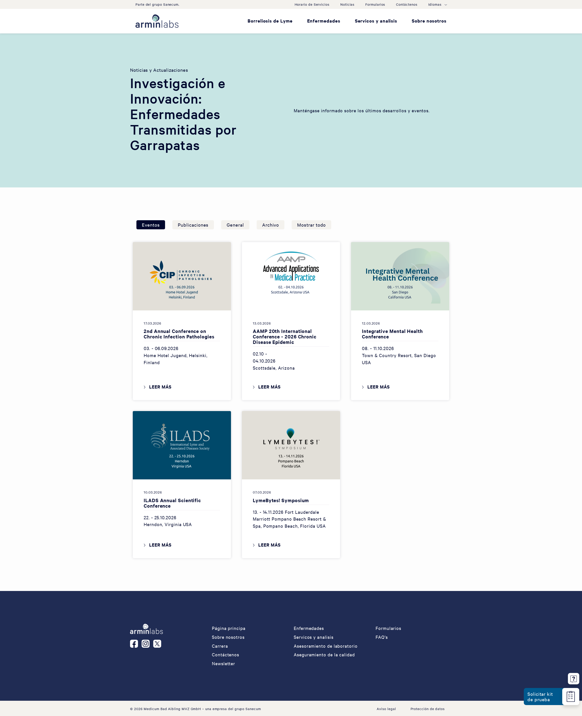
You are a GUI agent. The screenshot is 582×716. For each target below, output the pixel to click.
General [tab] (235, 225)
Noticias (347, 4)
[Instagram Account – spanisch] (147, 643)
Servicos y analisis (376, 21)
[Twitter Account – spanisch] (159, 643)
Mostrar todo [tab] (311, 225)
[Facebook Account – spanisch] (136, 643)
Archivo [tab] (270, 225)
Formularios (375, 4)
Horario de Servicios (312, 4)
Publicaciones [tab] (193, 225)
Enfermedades (323, 21)
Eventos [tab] (151, 225)
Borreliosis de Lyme (270, 21)
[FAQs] (573, 678)
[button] (437, 4)
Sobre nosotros (429, 21)
